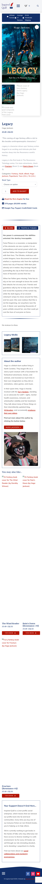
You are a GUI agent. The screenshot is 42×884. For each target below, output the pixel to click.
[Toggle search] (37, 5)
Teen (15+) (23, 176)
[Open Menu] (18, 5)
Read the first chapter (14, 199)
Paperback (13, 176)
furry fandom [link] (23, 392)
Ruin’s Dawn (28, 166)
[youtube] (38, 874)
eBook (26, 173)
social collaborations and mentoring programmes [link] (16, 854)
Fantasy (15, 173)
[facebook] (28, 874)
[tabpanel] (21, 274)
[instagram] (33, 874)
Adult (21, 173)
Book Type (6, 180)
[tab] (8, 228)
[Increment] (8, 191)
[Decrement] (3, 191)
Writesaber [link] (8, 410)
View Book (9, 633)
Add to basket (19, 191)
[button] (37, 27)
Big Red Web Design (32, 879)
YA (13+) (31, 176)
